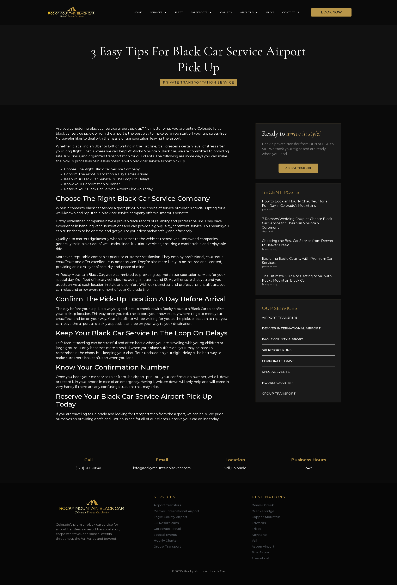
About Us (247, 12)
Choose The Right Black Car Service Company (102, 169)
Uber (98, 146)
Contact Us (290, 12)
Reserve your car (183, 419)
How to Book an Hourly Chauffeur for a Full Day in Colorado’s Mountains (294, 203)
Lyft (111, 146)
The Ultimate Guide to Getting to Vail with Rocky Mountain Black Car (297, 278)
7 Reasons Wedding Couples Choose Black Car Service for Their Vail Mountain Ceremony (297, 223)
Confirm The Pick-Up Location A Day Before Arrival (106, 174)
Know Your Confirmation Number (92, 184)
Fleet (179, 12)
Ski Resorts (199, 12)
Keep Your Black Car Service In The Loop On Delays (106, 179)
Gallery (226, 12)
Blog (270, 12)
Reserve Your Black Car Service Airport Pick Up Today (108, 189)
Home (138, 12)
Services (156, 12)
